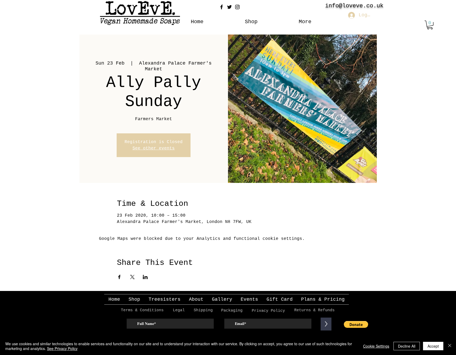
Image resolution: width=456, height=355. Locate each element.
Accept (433, 346)
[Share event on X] (132, 277)
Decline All (406, 346)
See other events (153, 148)
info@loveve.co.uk (354, 6)
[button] (430, 25)
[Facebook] (221, 7)
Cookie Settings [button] (376, 346)
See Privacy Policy (62, 348)
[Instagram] (237, 7)
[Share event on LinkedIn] (145, 277)
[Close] (449, 346)
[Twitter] (229, 7)
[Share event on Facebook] (119, 277)
